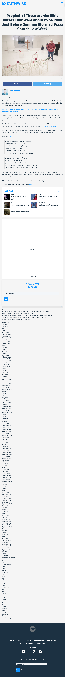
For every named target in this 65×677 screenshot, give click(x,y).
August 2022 (5, 414)
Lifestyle (4, 582)
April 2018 (5, 513)
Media (4, 584)
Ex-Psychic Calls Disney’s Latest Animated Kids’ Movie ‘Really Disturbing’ (24, 317)
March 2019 (5, 492)
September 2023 (7, 389)
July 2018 (5, 508)
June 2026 (5, 326)
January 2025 (6, 359)
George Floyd (6, 572)
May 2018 (5, 511)
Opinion (4, 593)
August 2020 (5, 460)
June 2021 (5, 441)
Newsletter (39, 640)
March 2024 (5, 378)
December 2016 (6, 544)
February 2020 (6, 471)
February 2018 (6, 517)
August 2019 (5, 483)
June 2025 (5, 349)
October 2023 (6, 387)
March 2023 (5, 401)
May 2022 (5, 420)
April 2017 (5, 536)
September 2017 (7, 527)
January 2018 (6, 519)
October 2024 (6, 364)
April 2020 (5, 468)
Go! (3, 574)
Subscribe (6, 299)
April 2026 (5, 330)
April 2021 (5, 445)
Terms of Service (40, 643)
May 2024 (5, 374)
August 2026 (5, 322)
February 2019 (6, 494)
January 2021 (6, 450)
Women (4, 608)
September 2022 (7, 412)
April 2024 (5, 376)
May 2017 (5, 534)
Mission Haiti (6, 587)
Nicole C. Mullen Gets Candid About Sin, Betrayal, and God (19, 313)
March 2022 (5, 424)
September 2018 (7, 504)
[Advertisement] (32, 238)
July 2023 (5, 393)
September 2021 (7, 435)
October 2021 (6, 433)
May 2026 (5, 328)
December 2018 (6, 498)
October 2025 (6, 342)
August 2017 (5, 529)
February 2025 (6, 357)
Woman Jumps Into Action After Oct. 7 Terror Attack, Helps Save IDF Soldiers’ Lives (27, 315)
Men (3, 586)
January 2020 (6, 473)
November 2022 (7, 408)
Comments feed (6, 616)
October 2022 (6, 410)
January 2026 (6, 336)
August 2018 (5, 506)
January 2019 (6, 496)
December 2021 (6, 429)
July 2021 (5, 439)
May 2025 (5, 351)
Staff (21, 643)
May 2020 (5, 466)
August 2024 (5, 368)
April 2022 (5, 422)
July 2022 (5, 416)
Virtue (4, 607)
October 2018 (6, 502)
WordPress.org (6, 618)
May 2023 (5, 397)
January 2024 (6, 382)
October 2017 (6, 525)
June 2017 (5, 532)
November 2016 (7, 546)
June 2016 (5, 553)
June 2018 (5, 509)
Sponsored (5, 603)
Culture (4, 561)
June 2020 (5, 464)
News (3, 589)
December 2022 (6, 406)
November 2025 (7, 340)
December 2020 (6, 452)
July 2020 (5, 462)
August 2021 (5, 437)
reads (10, 136)
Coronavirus (5, 559)
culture (4, 563)
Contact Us (51, 640)
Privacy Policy (29, 643)
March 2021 (5, 447)
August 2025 (5, 345)
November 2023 (7, 385)
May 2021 (5, 443)
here (30, 185)
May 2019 (5, 489)
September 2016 (7, 550)
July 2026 (5, 324)
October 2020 (6, 456)
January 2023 (6, 405)
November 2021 (7, 431)
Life (3, 578)
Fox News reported (50, 126)
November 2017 (7, 523)
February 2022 (6, 426)
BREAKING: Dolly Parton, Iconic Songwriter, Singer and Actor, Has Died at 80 (25, 311)
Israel (3, 576)
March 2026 (5, 332)
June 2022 (5, 418)
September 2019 (7, 481)
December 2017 (6, 521)
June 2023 (5, 395)
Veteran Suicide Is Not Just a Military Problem (16, 319)
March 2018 (5, 515)
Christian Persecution (8, 557)
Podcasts (27, 640)
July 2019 (5, 485)
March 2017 (5, 538)
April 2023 (5, 399)
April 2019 (5, 490)
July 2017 (5, 530)
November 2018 (7, 500)
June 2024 (5, 372)
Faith (3, 566)
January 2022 (6, 427)
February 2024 (6, 380)
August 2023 (5, 391)
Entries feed (5, 614)
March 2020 (5, 469)
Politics (4, 597)
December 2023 (6, 384)
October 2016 (6, 548)
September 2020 (7, 458)
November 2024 (7, 363)
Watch (11, 640)
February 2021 (6, 448)
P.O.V (3, 595)
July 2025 (5, 347)
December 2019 (6, 475)
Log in (4, 612)
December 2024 (6, 361)
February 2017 (6, 540)
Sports (4, 605)
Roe (3, 601)
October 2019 (6, 479)
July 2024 (5, 370)
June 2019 (5, 487)
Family (4, 570)
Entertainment (6, 565)
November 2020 (7, 454)
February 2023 (6, 403)
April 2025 (5, 353)
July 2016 (5, 551)
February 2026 (6, 334)
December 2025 (6, 338)
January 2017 (6, 542)
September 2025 (7, 343)
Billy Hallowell (15, 90)
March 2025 (5, 355)
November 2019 (7, 477)
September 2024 (7, 366)
